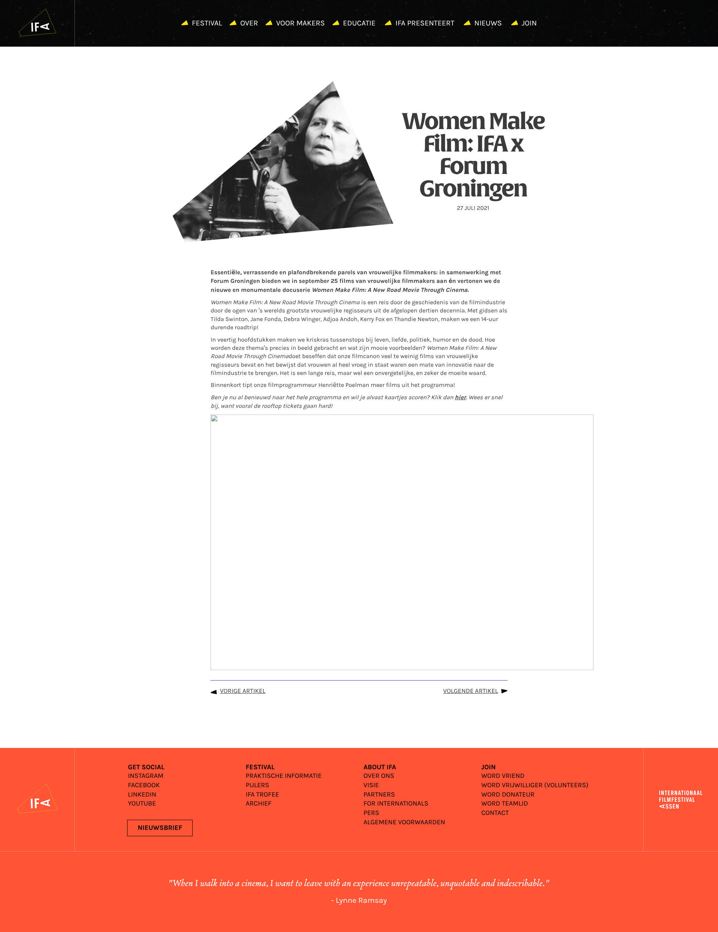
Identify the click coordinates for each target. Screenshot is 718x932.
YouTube (142, 803)
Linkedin (142, 794)
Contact (495, 813)
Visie (371, 785)
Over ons (378, 776)
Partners (379, 794)
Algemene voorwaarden (404, 822)
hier (460, 398)
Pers (371, 813)
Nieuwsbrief (160, 828)
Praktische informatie (284, 776)
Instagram (145, 776)
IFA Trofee (262, 794)
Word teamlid (504, 803)
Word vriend (502, 776)
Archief (258, 803)
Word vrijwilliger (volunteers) (534, 785)
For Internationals (395, 803)
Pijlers (257, 785)
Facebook (144, 785)
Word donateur (507, 794)
